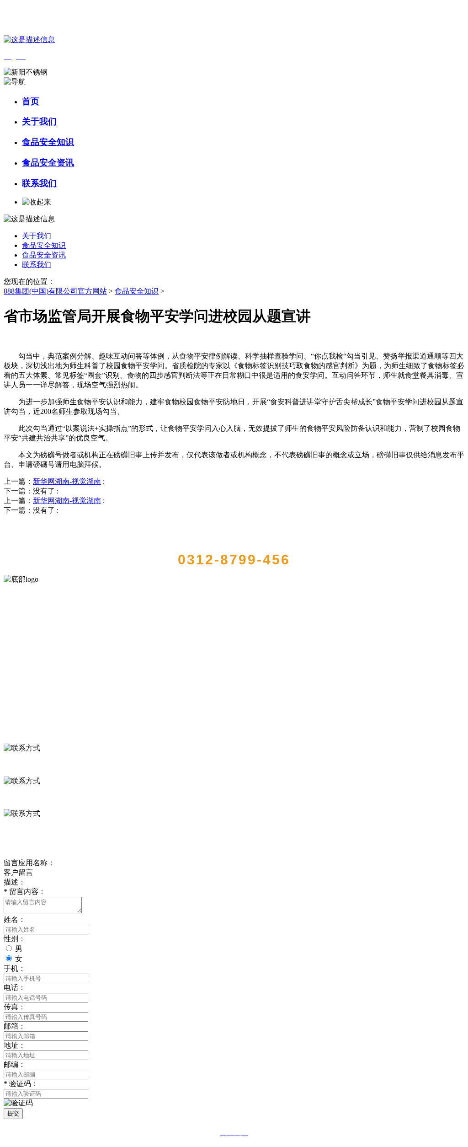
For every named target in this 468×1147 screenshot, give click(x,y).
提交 (13, 1113)
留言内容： (25, 891)
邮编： (15, 1064)
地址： (15, 1045)
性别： (15, 939)
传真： (15, 1007)
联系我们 (39, 183)
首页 (30, 101)
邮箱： (15, 1026)
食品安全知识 (48, 142)
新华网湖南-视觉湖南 (67, 481)
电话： (15, 988)
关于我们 (39, 121)
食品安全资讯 (48, 162)
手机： (15, 968)
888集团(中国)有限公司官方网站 (55, 291)
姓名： (15, 919)
